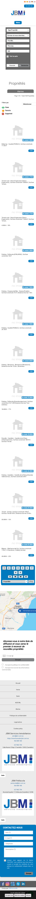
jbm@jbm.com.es (18, 736)
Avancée (12, 65)
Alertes (20, 91)
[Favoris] (18, 111)
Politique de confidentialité (18, 715)
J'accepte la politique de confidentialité (17, 665)
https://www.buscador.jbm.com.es (18, 738)
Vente (18, 689)
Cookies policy (18, 728)
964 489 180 (18, 741)
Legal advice (18, 722)
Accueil (18, 683)
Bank (18, 696)
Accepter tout (9, 895)
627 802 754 (18, 745)
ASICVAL (18, 702)
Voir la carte (14, 56)
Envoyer (18, 660)
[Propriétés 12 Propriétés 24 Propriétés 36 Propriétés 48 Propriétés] (15, 581)
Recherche (24, 65)
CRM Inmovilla (12, 888)
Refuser (28, 895)
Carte (2, 775)
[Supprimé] (18, 114)
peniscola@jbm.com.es (18, 783)
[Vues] (18, 107)
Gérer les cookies (19, 895)
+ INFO (31, 151)
